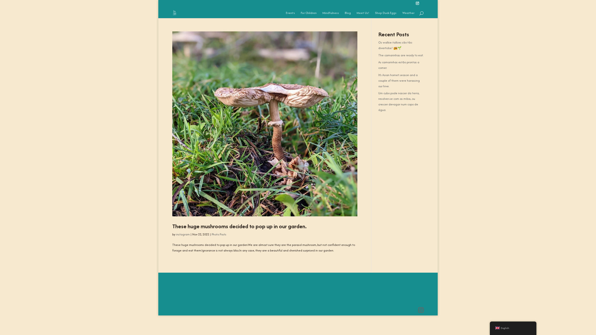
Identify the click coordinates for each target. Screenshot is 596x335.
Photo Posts (219, 234)
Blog (348, 13)
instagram (183, 234)
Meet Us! (363, 13)
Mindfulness (330, 13)
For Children (309, 13)
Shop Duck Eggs (385, 13)
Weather (408, 13)
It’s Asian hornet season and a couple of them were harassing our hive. (399, 80)
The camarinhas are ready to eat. (400, 55)
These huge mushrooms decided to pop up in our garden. (239, 226)
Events (290, 13)
